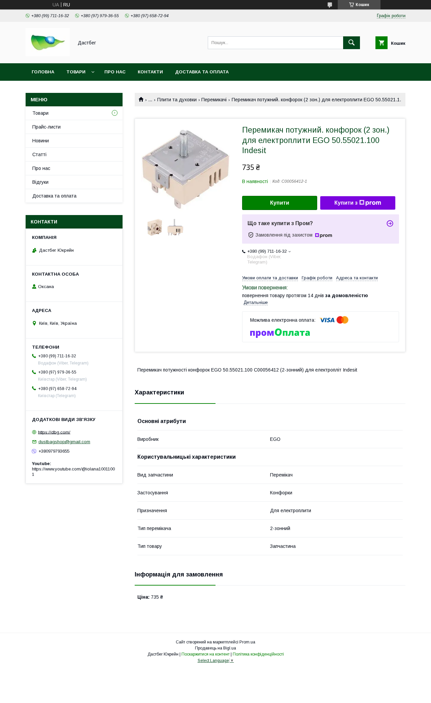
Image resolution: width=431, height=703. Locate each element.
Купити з (346, 203)
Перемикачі (214, 99)
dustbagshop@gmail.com (64, 441)
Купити (279, 203)
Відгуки (40, 182)
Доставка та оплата (202, 71)
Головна (43, 71)
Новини (40, 140)
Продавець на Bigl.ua (215, 648)
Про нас (115, 71)
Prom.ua (247, 642)
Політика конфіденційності (258, 654)
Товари (76, 71)
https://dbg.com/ (54, 431)
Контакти (150, 71)
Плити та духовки (177, 99)
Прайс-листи (46, 127)
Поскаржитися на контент (205, 654)
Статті (39, 154)
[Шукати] (351, 42)
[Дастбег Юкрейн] (48, 54)
